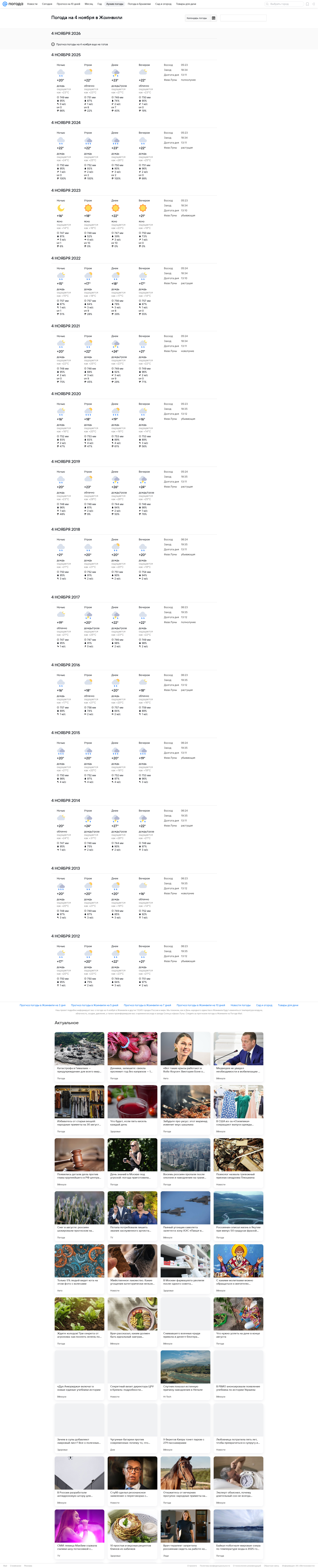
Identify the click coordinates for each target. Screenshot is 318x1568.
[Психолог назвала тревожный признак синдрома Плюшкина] (238, 1163)
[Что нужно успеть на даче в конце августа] (238, 1322)
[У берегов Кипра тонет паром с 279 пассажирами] (185, 1428)
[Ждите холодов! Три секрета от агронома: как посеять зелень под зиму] (79, 1322)
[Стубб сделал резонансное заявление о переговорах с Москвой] (132, 1481)
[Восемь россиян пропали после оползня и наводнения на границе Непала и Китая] (185, 1163)
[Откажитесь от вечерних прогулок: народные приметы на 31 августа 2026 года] (185, 1481)
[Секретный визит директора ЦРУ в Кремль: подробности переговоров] (132, 1375)
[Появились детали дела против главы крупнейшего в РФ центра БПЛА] (79, 1163)
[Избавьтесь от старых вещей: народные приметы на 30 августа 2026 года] (79, 1110)
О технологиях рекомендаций (247, 1566)
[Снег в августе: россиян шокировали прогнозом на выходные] (79, 1216)
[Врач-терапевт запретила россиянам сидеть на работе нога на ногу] (185, 1534)
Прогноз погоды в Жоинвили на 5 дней (94, 1005)
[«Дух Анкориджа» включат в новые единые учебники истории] (79, 1375)
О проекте (192, 1566)
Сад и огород (264, 1005)
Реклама (28, 1566)
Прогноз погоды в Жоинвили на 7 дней (147, 1005)
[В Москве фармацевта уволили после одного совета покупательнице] (185, 1269)
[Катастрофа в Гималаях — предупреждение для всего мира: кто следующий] (79, 1057)
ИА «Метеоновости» (305, 1566)
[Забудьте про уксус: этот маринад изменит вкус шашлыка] (185, 1110)
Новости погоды (241, 1005)
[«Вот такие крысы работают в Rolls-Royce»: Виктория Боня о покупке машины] (185, 1057)
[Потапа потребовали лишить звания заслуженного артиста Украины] (132, 1216)
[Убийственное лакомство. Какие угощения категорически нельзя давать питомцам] (132, 1269)
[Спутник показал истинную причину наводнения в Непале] (185, 1375)
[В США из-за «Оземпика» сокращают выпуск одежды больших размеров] (238, 1110)
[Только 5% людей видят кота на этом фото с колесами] (79, 1269)
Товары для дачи (288, 1005)
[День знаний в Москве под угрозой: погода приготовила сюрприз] (132, 1163)
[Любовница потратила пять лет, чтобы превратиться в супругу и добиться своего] (238, 1428)
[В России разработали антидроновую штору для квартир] (79, 1481)
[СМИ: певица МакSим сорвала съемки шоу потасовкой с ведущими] (79, 1534)
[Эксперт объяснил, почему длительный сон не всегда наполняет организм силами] (238, 1481)
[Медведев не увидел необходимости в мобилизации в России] (238, 1057)
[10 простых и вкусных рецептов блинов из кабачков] (132, 1534)
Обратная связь (271, 1566)
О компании (15, 1566)
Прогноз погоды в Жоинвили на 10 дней (201, 1005)
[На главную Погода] (15, 4)
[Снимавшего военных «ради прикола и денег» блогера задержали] (185, 1322)
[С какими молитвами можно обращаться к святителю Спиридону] (238, 1269)
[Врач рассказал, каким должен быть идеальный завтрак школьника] (132, 1322)
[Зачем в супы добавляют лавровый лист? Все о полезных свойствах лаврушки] (79, 1428)
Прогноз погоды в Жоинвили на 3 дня (42, 1005)
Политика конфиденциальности (215, 1566)
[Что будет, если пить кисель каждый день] (132, 1110)
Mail (5, 1566)
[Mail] (5, 4)
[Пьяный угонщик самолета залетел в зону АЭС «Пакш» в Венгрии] (185, 1216)
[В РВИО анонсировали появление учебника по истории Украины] (238, 1375)
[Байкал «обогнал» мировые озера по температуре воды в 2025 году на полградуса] (238, 1534)
